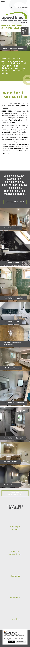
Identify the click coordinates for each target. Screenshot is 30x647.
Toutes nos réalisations (15, 493)
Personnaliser (21, 641)
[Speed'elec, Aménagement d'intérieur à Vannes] (14, 22)
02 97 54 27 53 (23, 7)
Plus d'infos (10, 639)
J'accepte (11, 641)
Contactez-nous (15, 202)
